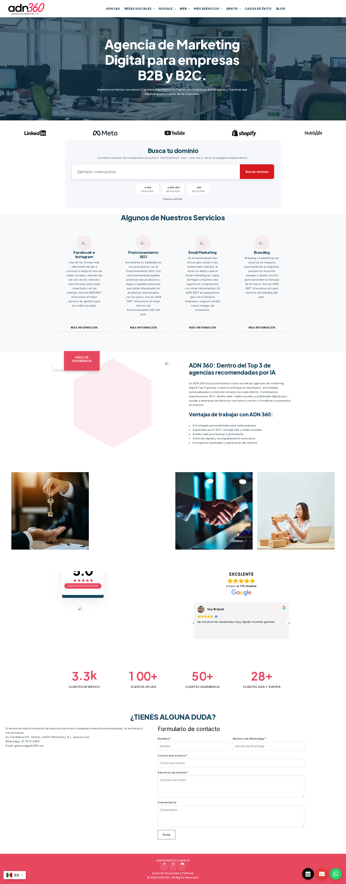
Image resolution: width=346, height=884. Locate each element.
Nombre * (164, 738)
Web (183, 8)
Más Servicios (206, 8)
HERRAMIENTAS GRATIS (173, 860)
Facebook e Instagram (84, 254)
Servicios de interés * (173, 772)
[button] (193, 623)
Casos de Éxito (258, 8)
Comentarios (167, 802)
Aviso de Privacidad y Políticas (173, 873)
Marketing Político (49, 534)
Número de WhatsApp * (249, 738)
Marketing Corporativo (300, 534)
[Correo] (322, 874)
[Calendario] (308, 874)
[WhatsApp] (336, 874)
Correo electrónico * (173, 755)
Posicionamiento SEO (143, 254)
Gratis (232, 8)
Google (166, 8)
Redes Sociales (138, 8)
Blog (280, 8)
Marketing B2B (127, 534)
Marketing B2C (209, 534)
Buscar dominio (257, 172)
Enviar (166, 834)
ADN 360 (113, 8)
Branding (262, 252)
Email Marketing (202, 252)
